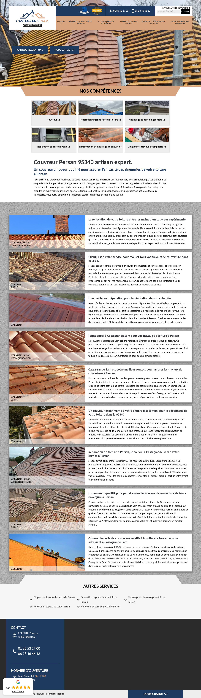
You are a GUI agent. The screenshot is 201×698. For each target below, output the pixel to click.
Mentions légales (55, 694)
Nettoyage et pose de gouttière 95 (106, 22)
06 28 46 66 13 (142, 11)
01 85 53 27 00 (120, 11)
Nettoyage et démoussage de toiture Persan (146, 599)
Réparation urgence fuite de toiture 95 (80, 22)
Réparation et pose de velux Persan (52, 607)
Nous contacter (64, 50)
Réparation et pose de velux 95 (128, 22)
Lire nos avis (18, 692)
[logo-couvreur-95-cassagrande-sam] (32, 18)
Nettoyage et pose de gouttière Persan (100, 607)
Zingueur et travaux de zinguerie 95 (180, 22)
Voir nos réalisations (29, 50)
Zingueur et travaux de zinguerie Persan (54, 597)
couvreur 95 (61, 22)
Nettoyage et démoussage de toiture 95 (153, 22)
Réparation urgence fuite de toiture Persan (99, 599)
